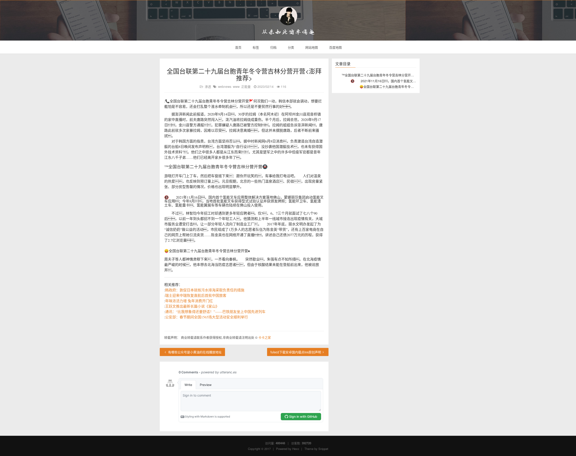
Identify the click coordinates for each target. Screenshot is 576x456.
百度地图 (335, 47)
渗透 (208, 86)
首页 (237, 47)
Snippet (323, 449)
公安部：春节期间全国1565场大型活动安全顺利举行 (206, 317)
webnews (224, 86)
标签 (255, 47)
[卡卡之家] (288, 16)
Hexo (295, 449)
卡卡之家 (264, 337)
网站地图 (311, 47)
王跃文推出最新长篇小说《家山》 (192, 306)
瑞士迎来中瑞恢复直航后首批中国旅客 (195, 295)
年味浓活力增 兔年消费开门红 (189, 300)
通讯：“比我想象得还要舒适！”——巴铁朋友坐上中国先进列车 (215, 311)
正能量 (246, 86)
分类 (290, 47)
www (236, 86)
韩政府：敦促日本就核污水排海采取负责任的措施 (204, 290)
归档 (273, 47)
